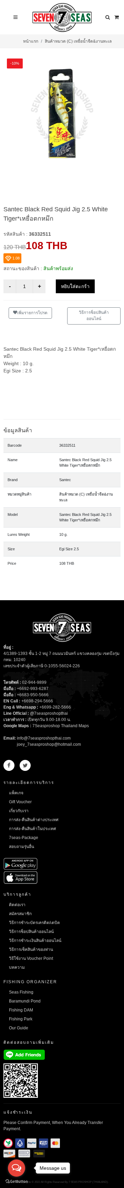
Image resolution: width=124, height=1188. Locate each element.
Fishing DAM (21, 1010)
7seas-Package (23, 837)
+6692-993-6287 (33, 688)
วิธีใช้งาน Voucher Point (31, 958)
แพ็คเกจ (16, 793)
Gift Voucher (20, 801)
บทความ (17, 967)
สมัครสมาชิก (20, 913)
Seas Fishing (21, 992)
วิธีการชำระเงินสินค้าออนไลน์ (35, 940)
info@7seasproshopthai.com (44, 738)
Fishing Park (20, 1019)
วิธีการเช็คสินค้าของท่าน (31, 949)
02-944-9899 (34, 682)
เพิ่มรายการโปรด (32, 312)
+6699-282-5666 (55, 707)
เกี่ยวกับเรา (19, 810)
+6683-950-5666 (33, 694)
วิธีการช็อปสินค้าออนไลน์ (94, 315)
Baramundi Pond (25, 1001)
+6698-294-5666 (37, 701)
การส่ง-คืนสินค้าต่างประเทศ (34, 819)
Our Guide (18, 1028)
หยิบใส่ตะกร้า (75, 286)
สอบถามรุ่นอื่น (21, 846)
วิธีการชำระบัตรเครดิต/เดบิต (34, 922)
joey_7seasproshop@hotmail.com (49, 744)
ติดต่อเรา (17, 904)
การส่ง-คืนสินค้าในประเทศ (32, 828)
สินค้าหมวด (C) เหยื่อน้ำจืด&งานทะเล (78, 41)
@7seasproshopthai (49, 713)
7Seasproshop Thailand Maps (60, 725)
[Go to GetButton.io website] (17, 1181)
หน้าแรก (30, 41)
